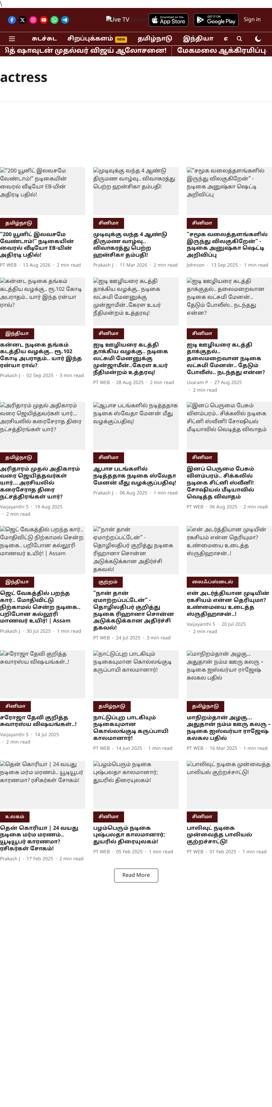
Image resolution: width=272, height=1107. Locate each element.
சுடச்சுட (44, 39)
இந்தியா (198, 39)
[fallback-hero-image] (42, 191)
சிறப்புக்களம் (90, 39)
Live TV (119, 20)
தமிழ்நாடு (155, 39)
